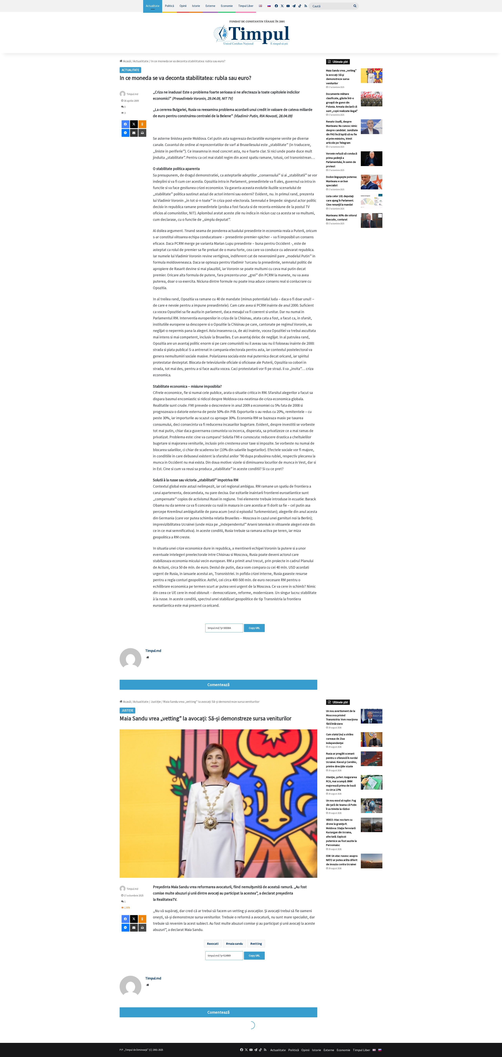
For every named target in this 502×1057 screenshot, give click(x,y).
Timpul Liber (245, 6)
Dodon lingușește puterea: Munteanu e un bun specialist (341, 181)
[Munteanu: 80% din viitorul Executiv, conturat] (371, 220)
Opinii (183, 6)
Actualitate (152, 6)
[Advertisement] (354, 296)
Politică (169, 6)
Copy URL (254, 628)
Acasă (127, 61)
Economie (227, 6)
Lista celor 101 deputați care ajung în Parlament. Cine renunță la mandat (340, 200)
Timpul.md (132, 94)
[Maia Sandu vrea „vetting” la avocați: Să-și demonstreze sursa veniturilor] (371, 75)
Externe (210, 6)
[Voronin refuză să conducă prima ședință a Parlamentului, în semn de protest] (371, 158)
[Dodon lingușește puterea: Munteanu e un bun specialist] (371, 182)
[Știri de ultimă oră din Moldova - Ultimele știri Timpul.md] (251, 32)
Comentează (218, 684)
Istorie (196, 6)
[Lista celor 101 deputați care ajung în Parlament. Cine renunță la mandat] (371, 201)
